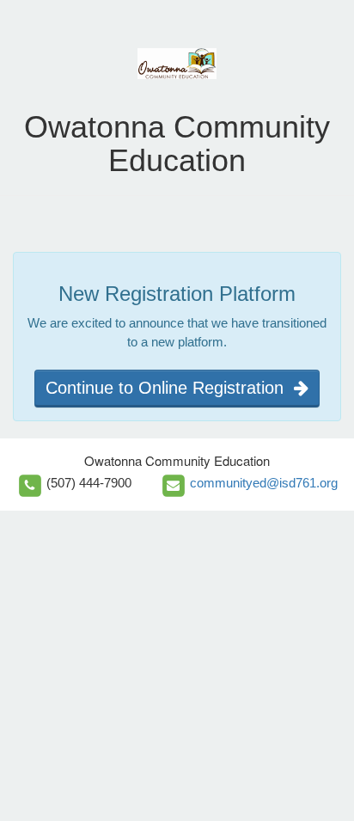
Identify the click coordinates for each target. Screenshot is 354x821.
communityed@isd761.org (264, 482)
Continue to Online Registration (170, 387)
